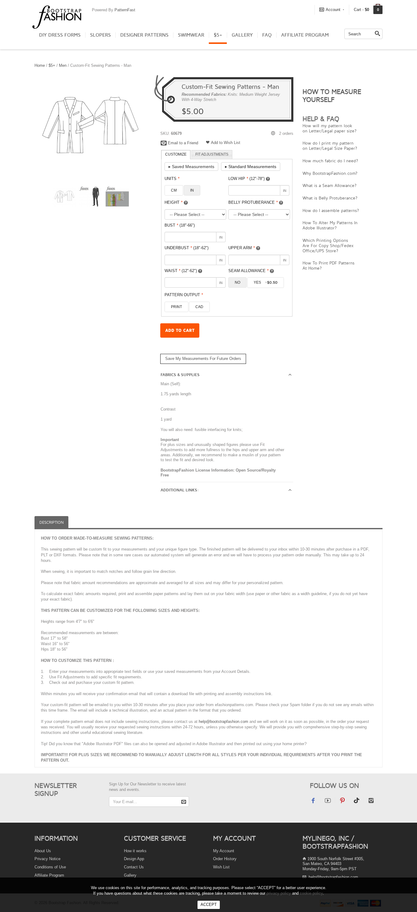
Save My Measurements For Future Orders (203, 358)
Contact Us (134, 867)
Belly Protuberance (253, 202)
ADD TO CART (179, 330)
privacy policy (279, 893)
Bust (180, 225)
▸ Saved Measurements (191, 166)
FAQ (267, 35)
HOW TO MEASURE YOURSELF (332, 95)
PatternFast (124, 10)
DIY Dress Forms (60, 35)
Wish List (221, 867)
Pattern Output (184, 295)
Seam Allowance (248, 270)
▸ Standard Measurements (250, 166)
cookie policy (311, 893)
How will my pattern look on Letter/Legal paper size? (330, 128)
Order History (225, 858)
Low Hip (246, 178)
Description (51, 522)
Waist (181, 270)
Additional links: (180, 490)
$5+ (218, 35)
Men (63, 65)
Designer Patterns (144, 35)
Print (176, 307)
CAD (199, 307)
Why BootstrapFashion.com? (330, 173)
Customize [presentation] (176, 154)
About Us (42, 851)
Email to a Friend (183, 143)
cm (174, 190)
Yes (265, 282)
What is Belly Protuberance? (330, 197)
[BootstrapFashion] (56, 16)
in (192, 190)
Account (333, 9)
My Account (223, 851)
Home (39, 65)
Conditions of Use (50, 867)
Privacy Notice (47, 858)
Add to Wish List (225, 142)
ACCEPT (209, 904)
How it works (135, 851)
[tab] (175, 154)
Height (174, 202)
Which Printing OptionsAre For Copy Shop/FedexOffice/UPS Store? (328, 245)
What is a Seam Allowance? (330, 185)
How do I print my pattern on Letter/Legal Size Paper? (330, 145)
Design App (134, 858)
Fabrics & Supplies (180, 375)
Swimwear (191, 35)
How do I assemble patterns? (331, 210)
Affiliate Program (305, 35)
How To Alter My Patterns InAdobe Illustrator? (330, 225)
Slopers (100, 35)
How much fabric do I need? (330, 160)
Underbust (187, 248)
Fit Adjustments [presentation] (211, 154)
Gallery (242, 35)
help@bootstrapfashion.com (223, 721)
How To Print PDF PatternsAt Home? (328, 265)
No (237, 282)
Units (172, 178)
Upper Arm (241, 248)
